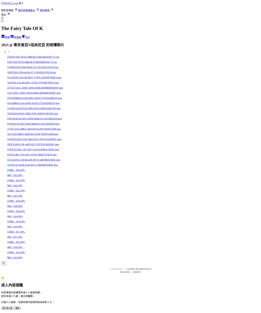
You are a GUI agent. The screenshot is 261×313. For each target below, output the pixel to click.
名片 (27, 37)
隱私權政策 (125, 272)
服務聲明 (137, 272)
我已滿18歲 (7, 308)
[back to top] (3, 263)
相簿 (7, 37)
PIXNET (119, 269)
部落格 (18, 37)
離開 (17, 308)
